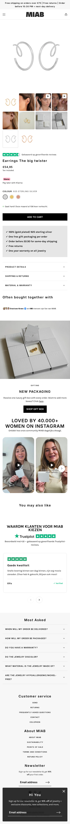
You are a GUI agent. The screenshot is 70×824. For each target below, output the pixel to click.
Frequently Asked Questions (35, 712)
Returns (35, 707)
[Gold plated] (12, 197)
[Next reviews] (39, 600)
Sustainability (35, 742)
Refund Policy (35, 757)
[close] (63, 791)
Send (35, 703)
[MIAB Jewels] (35, 14)
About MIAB (35, 737)
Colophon (35, 722)
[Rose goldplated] (18, 197)
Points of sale (35, 747)
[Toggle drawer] (4, 14)
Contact (35, 717)
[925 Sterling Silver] (5, 197)
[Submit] (58, 812)
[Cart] (66, 14)
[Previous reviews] (31, 600)
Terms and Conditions (35, 752)
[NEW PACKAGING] (35, 350)
